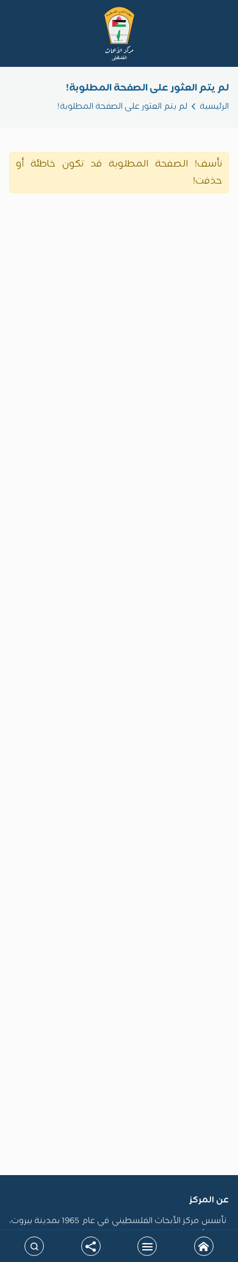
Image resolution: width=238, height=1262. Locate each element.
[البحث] (34, 1246)
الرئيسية (214, 106)
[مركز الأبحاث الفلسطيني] (119, 33)
